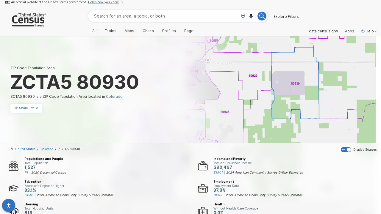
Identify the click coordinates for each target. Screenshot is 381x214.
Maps (129, 31)
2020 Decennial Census (48, 172)
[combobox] (178, 16)
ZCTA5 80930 (69, 149)
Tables (110, 31)
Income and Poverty (229, 158)
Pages (190, 31)
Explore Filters (286, 17)
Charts (148, 31)
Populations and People (43, 158)
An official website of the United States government (48, 2)
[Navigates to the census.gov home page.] (23, 24)
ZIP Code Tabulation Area (32, 68)
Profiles (169, 31)
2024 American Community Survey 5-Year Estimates (264, 172)
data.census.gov (323, 31)
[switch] (360, 149)
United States (25, 149)
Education (32, 181)
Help (370, 31)
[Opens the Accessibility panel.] (8, 205)
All (94, 31)
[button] (243, 16)
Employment (223, 181)
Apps (349, 31)
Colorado (46, 149)
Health (218, 204)
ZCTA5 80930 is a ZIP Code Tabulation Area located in (66, 96)
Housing (31, 204)
